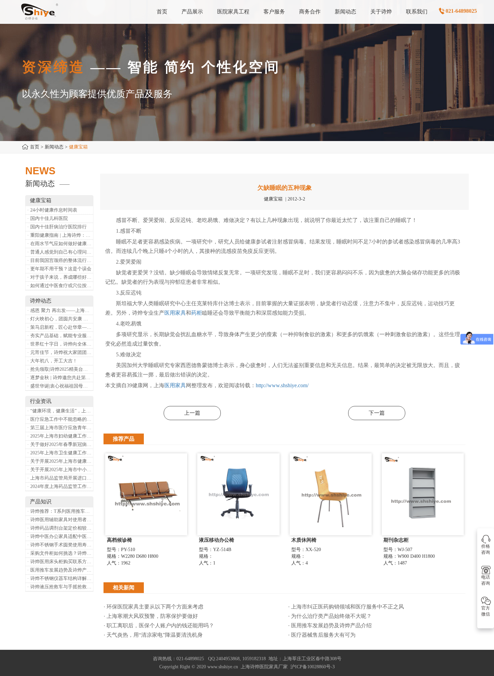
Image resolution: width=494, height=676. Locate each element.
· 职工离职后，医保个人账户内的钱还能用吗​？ (159, 625)
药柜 (196, 313)
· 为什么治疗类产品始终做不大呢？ (330, 616)
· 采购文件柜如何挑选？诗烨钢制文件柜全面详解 (60, 553)
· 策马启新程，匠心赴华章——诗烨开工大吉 (60, 327)
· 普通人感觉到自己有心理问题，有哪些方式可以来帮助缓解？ (60, 252)
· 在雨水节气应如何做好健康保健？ (60, 243)
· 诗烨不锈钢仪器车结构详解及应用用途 (60, 578)
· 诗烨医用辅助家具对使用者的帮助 (60, 519)
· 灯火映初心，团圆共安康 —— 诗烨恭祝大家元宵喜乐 (60, 318)
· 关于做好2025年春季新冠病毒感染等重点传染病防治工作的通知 (60, 444)
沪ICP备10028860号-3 (312, 666)
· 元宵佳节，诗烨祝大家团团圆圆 (60, 352)
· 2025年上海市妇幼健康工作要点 (60, 436)
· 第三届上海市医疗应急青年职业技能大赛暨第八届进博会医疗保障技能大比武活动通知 (60, 427)
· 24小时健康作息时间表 (52, 210)
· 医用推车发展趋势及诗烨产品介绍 (60, 570)
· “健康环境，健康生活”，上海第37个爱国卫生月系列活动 (60, 410)
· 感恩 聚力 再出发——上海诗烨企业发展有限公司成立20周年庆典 (60, 310)
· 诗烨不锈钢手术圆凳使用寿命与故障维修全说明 (60, 544)
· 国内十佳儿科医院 (47, 218)
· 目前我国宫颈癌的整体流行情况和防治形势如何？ (60, 260)
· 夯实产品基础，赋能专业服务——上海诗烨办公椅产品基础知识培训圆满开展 (60, 335)
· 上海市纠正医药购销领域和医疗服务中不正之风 (346, 607)
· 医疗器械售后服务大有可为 (322, 635)
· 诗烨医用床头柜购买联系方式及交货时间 (60, 561)
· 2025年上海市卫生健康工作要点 (60, 452)
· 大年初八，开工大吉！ (52, 360)
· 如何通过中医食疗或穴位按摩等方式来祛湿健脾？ (60, 285)
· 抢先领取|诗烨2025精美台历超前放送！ (60, 369)
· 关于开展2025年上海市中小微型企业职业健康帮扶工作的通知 (60, 469)
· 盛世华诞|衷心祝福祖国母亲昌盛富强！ (60, 386)
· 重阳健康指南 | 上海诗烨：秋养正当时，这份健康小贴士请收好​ (60, 235)
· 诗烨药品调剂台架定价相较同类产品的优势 (60, 528)
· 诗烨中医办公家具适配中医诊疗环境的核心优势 (60, 536)
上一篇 (192, 413)
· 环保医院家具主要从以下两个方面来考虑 (153, 607)
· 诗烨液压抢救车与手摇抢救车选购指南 (60, 586)
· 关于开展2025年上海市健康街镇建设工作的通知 (60, 461)
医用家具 (175, 313)
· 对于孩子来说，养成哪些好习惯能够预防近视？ (60, 277)
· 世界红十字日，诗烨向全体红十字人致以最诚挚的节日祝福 (60, 344)
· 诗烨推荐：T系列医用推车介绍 (60, 511)
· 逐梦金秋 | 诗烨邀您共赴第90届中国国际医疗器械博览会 (60, 377)
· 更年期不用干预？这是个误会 (59, 268)
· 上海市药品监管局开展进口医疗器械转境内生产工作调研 (60, 478)
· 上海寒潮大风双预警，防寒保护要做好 (151, 616)
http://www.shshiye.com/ (282, 385)
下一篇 (377, 413)
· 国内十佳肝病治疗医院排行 (57, 226)
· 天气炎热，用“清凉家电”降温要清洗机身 (153, 635)
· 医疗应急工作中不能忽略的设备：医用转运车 (60, 419)
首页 (34, 146)
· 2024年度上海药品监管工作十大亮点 (60, 486)
